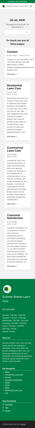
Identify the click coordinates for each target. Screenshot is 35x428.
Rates (7, 388)
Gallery (7, 382)
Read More (12, 74)
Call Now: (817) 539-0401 (17, 1)
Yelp (6, 408)
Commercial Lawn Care (15, 149)
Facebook (9, 405)
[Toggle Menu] (31, 6)
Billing (7, 372)
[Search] (26, 32)
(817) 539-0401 (8, 309)
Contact (12, 51)
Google (7, 411)
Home (7, 385)
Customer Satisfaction (15, 217)
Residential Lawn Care (14, 87)
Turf (6, 393)
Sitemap (23, 424)
